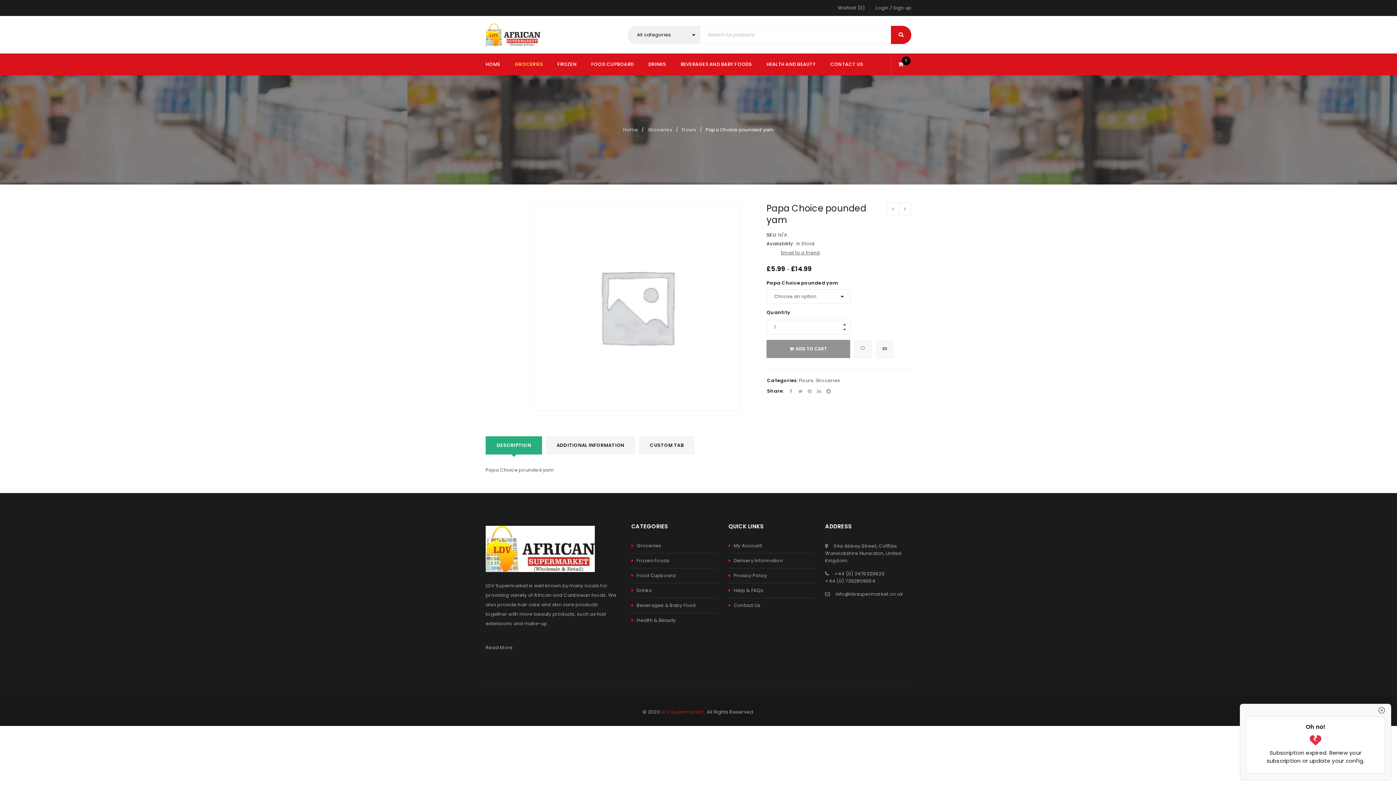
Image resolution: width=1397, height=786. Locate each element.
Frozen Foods (653, 560)
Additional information (591, 445)
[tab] (514, 445)
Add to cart (811, 349)
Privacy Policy (750, 575)
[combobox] (664, 35)
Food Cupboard (656, 575)
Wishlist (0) (851, 7)
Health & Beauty (656, 620)
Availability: (780, 244)
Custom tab (667, 445)
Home (630, 129)
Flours (689, 129)
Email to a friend (800, 253)
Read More (499, 647)
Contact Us (747, 605)
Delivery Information (758, 560)
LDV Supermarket (682, 711)
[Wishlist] (863, 349)
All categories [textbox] (654, 34)
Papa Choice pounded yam (802, 283)
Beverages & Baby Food (666, 605)
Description (514, 445)
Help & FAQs (749, 590)
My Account (748, 545)
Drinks (644, 590)
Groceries (660, 129)
